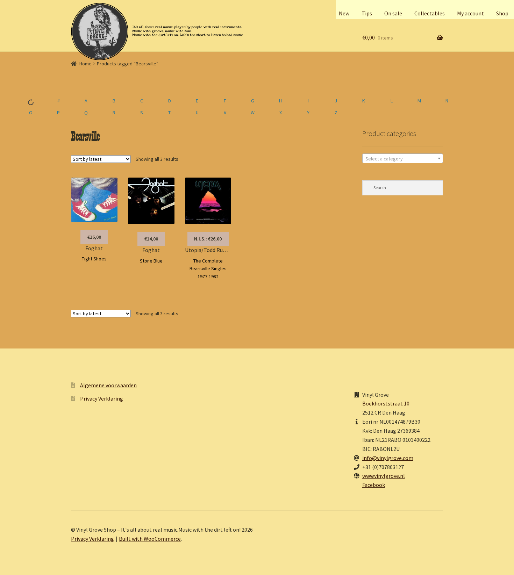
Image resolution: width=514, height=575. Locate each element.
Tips (367, 13)
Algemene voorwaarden (108, 385)
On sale (393, 13)
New (344, 13)
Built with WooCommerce (150, 538)
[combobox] (402, 158)
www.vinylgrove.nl (383, 475)
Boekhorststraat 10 (385, 403)
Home (85, 63)
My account (470, 13)
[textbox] (403, 159)
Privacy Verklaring (101, 398)
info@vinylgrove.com (387, 457)
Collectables (429, 13)
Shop (502, 13)
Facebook (373, 484)
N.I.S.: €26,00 (208, 239)
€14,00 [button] (151, 239)
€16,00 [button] (94, 237)
